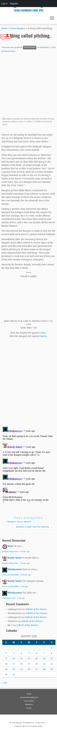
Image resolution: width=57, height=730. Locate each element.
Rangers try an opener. (18, 521)
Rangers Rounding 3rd (25, 723)
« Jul (4, 682)
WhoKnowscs (15, 569)
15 (51, 658)
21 (44, 664)
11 (21, 658)
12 (29, 658)
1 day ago (24, 586)
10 (13, 658)
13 (36, 658)
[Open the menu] (52, 18)
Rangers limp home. (10, 552)
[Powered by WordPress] (46, 722)
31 (13, 674)
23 (6, 669)
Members (29, 704)
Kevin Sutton (9, 51)
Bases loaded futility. (10, 575)
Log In (4, 3)
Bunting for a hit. (9, 598)
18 (21, 664)
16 (6, 664)
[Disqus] (28, 381)
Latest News (29, 701)
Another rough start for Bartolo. (34, 527)
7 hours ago (25, 563)
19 (29, 664)
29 (51, 669)
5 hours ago (25, 552)
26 (29, 669)
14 (44, 658)
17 (13, 664)
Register (14, 3)
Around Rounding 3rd (29, 697)
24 (13, 669)
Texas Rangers (17, 28)
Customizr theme (35, 726)
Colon (43, 333)
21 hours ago (25, 575)
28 (44, 669)
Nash (10, 546)
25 (21, 669)
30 (6, 674)
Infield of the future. (36, 609)
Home (5, 28)
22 (51, 664)
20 (36, 664)
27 (36, 669)
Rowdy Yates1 (15, 558)
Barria (43, 336)
